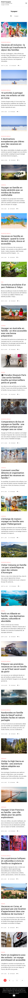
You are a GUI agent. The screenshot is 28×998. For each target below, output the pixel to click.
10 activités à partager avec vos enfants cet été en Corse (12, 95)
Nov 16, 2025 (4, 349)
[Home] (11, 16)
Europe (3, 372)
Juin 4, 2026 (4, 111)
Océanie (3, 325)
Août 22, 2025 (4, 586)
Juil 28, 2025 (4, 685)
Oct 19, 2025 (4, 394)
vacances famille (6, 136)
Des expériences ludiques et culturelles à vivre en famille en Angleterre (13, 860)
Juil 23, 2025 (4, 733)
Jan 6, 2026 (3, 208)
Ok (14, 995)
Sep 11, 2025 (4, 537)
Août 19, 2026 (4, 65)
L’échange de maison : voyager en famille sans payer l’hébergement (12, 521)
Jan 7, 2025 (3, 973)
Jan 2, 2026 (3, 257)
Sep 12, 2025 (4, 491)
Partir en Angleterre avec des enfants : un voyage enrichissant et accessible (13, 957)
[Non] (26, 992)
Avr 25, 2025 (4, 831)
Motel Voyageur (6, 2)
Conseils (3, 184)
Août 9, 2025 (4, 636)
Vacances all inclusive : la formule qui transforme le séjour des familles (13, 47)
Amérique (3, 758)
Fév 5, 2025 (3, 927)
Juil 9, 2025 (4, 782)
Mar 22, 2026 (4, 160)
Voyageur (13, 65)
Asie (2, 281)
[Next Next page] (22, 980)
